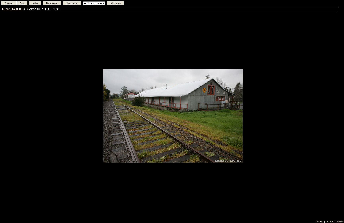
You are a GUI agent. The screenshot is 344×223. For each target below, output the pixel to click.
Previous (8, 3)
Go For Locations (334, 221)
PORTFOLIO (12, 9)
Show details (72, 3)
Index (35, 3)
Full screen (115, 3)
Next (22, 3)
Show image (52, 3)
